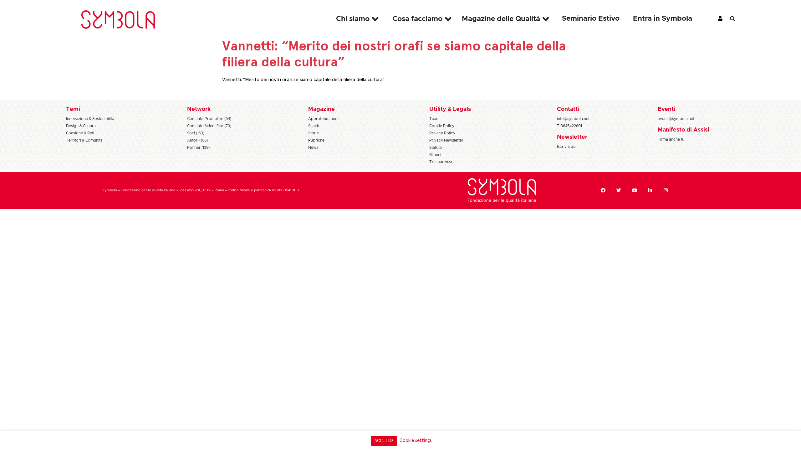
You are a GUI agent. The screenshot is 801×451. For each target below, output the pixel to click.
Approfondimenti (323, 119)
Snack (313, 126)
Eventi (666, 109)
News (313, 147)
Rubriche (316, 140)
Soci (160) (195, 133)
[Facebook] (603, 190)
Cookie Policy (441, 126)
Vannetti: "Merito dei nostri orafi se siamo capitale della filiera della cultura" (303, 79)
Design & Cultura (81, 126)
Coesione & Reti (80, 133)
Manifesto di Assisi (683, 130)
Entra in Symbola (662, 18)
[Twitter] (619, 190)
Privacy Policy (442, 133)
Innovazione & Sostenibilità (90, 119)
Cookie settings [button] (416, 440)
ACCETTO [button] (384, 441)
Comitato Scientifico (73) (209, 126)
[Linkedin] (650, 190)
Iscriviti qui (566, 146)
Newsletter (572, 137)
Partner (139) (198, 147)
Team (434, 119)
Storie (313, 133)
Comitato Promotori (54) (209, 119)
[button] (737, 18)
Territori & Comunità (84, 140)
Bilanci (435, 155)
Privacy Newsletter (446, 140)
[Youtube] (634, 190)
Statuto (435, 147)
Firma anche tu (671, 139)
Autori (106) (197, 140)
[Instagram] (666, 190)
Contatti (568, 109)
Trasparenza (440, 162)
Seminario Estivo (591, 18)
